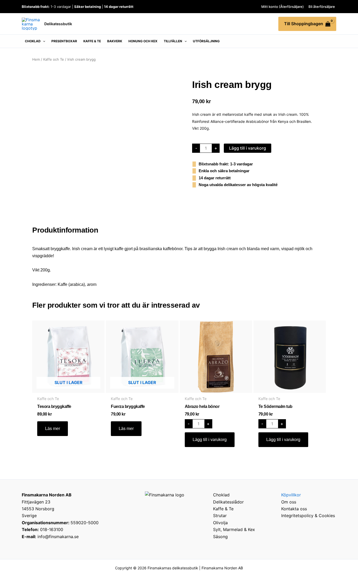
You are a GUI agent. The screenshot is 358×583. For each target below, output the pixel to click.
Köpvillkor (291, 494)
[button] (35, 41)
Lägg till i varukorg (247, 148)
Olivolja (220, 522)
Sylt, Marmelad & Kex (234, 529)
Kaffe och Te (53, 59)
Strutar (220, 515)
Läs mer (52, 428)
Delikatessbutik (58, 24)
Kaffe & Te (223, 508)
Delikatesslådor (228, 502)
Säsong (220, 536)
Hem (36, 59)
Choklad (221, 494)
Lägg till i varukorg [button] (210, 439)
